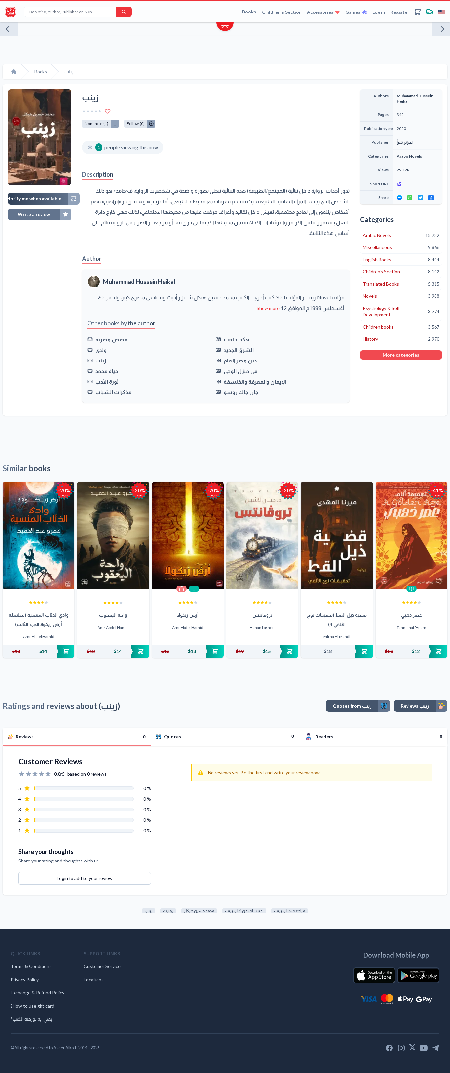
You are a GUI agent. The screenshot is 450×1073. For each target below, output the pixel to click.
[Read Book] (194, 589)
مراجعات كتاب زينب (289, 910)
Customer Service (102, 966)
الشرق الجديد (239, 350)
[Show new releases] (225, 27)
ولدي (101, 350)
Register (399, 12)
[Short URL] (417, 184)
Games (352, 12)
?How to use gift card (32, 1006)
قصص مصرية (111, 339)
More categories (401, 355)
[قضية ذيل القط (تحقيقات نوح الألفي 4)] (337, 535)
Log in (378, 12)
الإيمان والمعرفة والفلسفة (255, 381)
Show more (268, 308)
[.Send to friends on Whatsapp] (409, 197)
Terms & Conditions (31, 966)
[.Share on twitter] (420, 197)
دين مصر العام (240, 360)
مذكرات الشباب (113, 392)
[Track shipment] (429, 11)
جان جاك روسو (241, 392)
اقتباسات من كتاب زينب (244, 910)
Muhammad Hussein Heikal (139, 281)
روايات (168, 910)
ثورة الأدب (107, 381)
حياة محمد (106, 371)
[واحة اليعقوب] (113, 535)
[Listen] (181, 589)
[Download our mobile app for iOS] (374, 975)
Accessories (320, 12)
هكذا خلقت (236, 339)
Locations (94, 979)
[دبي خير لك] (441, 29)
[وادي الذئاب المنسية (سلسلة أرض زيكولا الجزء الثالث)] (38, 535)
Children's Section (282, 12)
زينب (100, 360)
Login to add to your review (85, 878)
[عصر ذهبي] (411, 535)
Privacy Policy (25, 979)
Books (249, 11)
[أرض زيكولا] (188, 535)
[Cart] (417, 11)
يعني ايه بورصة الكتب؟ (31, 1019)
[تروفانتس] (262, 535)
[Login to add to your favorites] (107, 111)
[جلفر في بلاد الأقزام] (9, 29)
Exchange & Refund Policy (37, 992)
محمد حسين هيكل (199, 910)
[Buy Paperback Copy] (38, 651)
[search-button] (124, 12)
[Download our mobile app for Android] (418, 975)
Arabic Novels (409, 156)
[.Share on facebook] (431, 197)
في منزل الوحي (240, 371)
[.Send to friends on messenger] (399, 197)
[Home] (14, 71)
